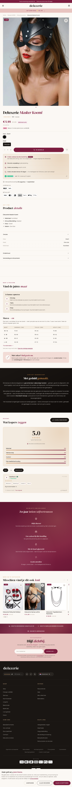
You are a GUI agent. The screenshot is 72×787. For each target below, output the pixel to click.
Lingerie (5, 702)
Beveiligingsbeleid (29, 752)
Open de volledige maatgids (25, 348)
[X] (34, 674)
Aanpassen (30, 783)
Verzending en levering (44, 734)
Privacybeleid (51, 749)
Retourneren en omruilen (45, 741)
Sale (39, 692)
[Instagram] (27, 674)
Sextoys (5, 695)
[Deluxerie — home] (36, 5)
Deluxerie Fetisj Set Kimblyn (11, 612)
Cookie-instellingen (44, 752)
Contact (5, 734)
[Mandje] (69, 5)
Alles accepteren (62, 783)
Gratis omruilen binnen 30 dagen (45, 1)
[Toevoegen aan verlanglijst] (66, 20)
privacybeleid (40, 655)
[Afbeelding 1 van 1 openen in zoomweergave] (36, 62)
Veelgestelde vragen (44, 725)
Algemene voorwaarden (12, 749)
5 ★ (11, 470)
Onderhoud (6, 253)
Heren (5, 715)
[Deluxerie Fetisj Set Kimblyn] (13, 596)
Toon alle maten (7, 345)
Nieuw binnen (41, 689)
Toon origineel (18, 490)
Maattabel (41, 728)
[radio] (4, 136)
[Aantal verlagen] (4, 150)
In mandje (40, 150)
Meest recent (18, 470)
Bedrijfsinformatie (8, 725)
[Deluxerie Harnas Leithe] (35, 596)
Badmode (6, 708)
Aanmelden (51, 651)
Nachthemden (7, 698)
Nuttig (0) (64, 490)
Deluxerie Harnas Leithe (32, 612)
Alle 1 (5, 470)
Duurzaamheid (7, 731)
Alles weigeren (44, 783)
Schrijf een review (60, 420)
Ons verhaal (6, 728)
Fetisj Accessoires (21, 15)
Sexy (4, 689)
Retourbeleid (26, 749)
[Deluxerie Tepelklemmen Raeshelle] (56, 596)
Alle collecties (42, 695)
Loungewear (6, 712)
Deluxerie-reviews (8, 738)
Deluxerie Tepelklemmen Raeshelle (54, 613)
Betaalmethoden (43, 738)
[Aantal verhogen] (10, 150)
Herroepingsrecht (38, 749)
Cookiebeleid (62, 749)
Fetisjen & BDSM (11, 15)
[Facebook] (31, 674)
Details (5, 234)
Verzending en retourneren (11, 258)
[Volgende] (67, 580)
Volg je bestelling (42, 731)
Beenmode (6, 705)
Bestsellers (41, 698)
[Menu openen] (3, 5)
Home (4, 15)
